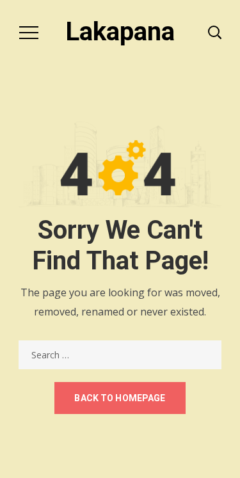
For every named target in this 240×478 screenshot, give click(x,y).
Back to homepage (119, 398)
